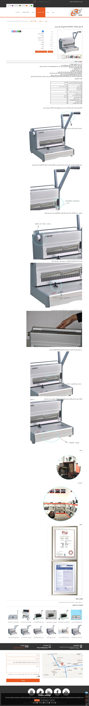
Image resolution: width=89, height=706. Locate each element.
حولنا (48, 12)
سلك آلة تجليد (33, 21)
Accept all (37, 700)
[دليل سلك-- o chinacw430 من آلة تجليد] (25, 630)
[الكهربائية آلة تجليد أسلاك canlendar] (25, 614)
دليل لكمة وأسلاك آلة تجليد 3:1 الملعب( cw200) (76, 622)
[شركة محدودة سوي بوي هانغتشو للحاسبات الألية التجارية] (75, 12)
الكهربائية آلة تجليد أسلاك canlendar (25, 622)
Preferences (41, 702)
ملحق (38, 676)
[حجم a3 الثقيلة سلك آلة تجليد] (38, 630)
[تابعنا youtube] (66, 692)
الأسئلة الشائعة (25, 12)
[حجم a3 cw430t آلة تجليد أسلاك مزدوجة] (76, 630)
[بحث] (35, 1)
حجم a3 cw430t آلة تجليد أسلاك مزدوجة (76, 637)
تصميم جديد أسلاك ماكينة (51, 637)
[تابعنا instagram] (31, 692)
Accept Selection (44, 700)
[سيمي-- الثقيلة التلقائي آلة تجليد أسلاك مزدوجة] (38, 614)
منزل (53, 12)
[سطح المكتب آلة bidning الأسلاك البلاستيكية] (13, 614)
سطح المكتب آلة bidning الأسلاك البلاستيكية (13, 622)
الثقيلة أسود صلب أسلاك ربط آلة (63, 622)
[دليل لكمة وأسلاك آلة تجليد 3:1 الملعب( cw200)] (76, 614)
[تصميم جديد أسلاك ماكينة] (51, 630)
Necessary (53, 702)
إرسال (23, 680)
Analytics (47, 702)
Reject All (52, 700)
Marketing (35, 702)
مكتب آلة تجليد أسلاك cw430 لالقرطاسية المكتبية (63, 637)
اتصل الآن (50, 51)
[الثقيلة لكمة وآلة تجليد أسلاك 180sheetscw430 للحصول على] (13, 630)
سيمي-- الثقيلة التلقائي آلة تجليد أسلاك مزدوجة (38, 622)
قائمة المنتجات (40, 12)
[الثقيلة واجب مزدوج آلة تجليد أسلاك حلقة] (51, 614)
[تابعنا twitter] (40, 692)
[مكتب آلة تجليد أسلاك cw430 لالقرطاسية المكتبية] (63, 630)
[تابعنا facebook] (57, 692)
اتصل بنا (17, 12)
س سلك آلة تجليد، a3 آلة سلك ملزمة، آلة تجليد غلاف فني (70, 602)
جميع (41, 21)
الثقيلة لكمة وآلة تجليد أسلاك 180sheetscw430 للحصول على (13, 637)
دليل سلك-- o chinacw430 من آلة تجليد (25, 637)
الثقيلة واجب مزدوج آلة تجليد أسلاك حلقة (51, 622)
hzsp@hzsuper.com (78, 1)
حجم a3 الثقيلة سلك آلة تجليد (38, 637)
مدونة (33, 12)
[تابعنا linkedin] (48, 692)
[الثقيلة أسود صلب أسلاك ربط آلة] (63, 614)
